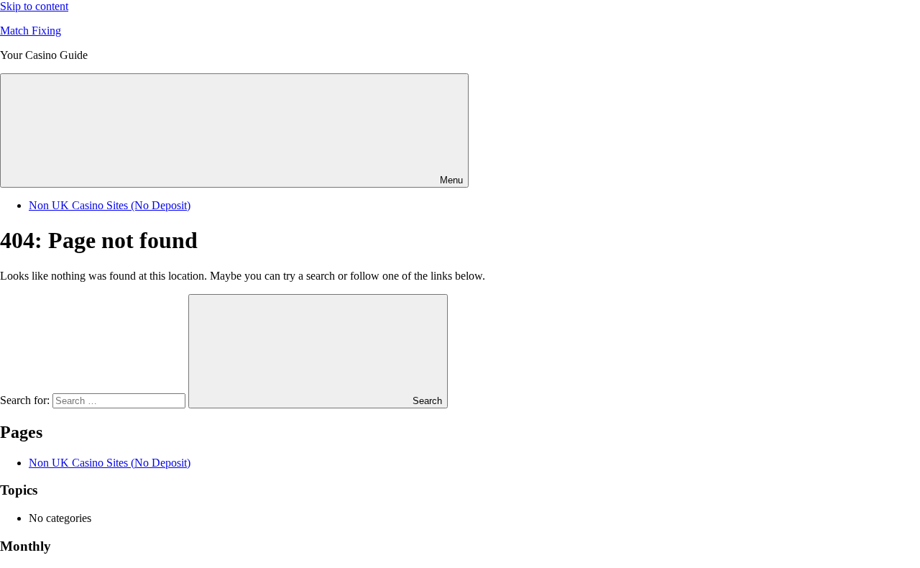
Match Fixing (30, 30)
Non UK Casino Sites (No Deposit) (109, 205)
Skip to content (34, 6)
